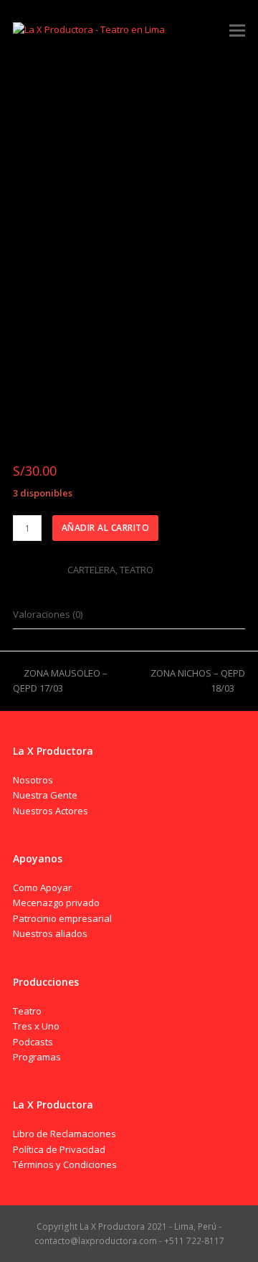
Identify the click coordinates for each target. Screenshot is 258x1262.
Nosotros (33, 779)
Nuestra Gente (45, 794)
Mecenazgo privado (56, 902)
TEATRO (136, 569)
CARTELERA (91, 569)
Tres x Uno (36, 1026)
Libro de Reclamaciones (64, 1133)
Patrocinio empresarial (62, 918)
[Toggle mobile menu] (237, 29)
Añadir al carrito (106, 528)
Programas (37, 1056)
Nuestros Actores (50, 810)
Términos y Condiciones (65, 1164)
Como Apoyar (42, 887)
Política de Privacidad (59, 1149)
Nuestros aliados (50, 933)
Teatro (27, 1010)
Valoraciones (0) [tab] (47, 614)
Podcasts (33, 1041)
